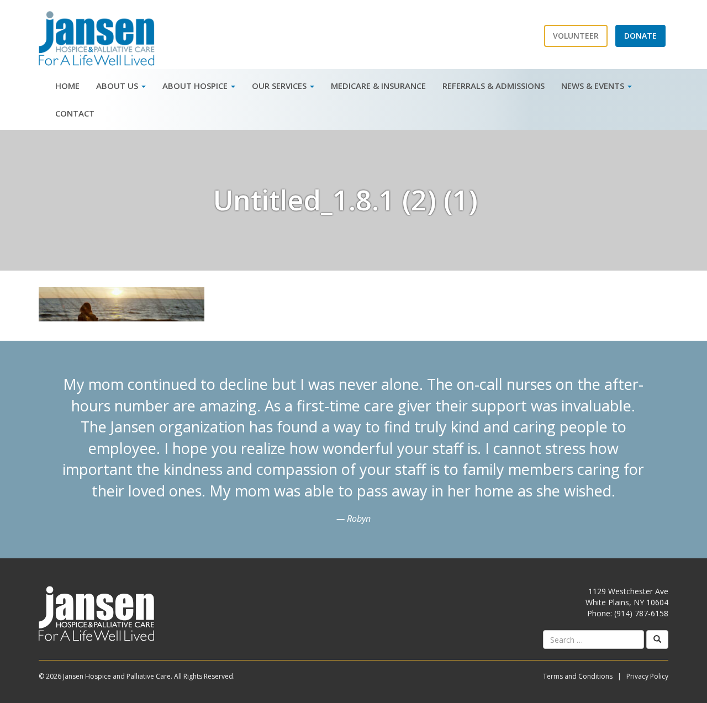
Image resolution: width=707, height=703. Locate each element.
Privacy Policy (647, 676)
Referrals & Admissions (493, 85)
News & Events (593, 85)
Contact (74, 113)
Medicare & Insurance (378, 85)
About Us (118, 85)
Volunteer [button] (576, 35)
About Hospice (196, 85)
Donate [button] (640, 35)
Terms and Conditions (578, 676)
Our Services (280, 85)
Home (67, 85)
